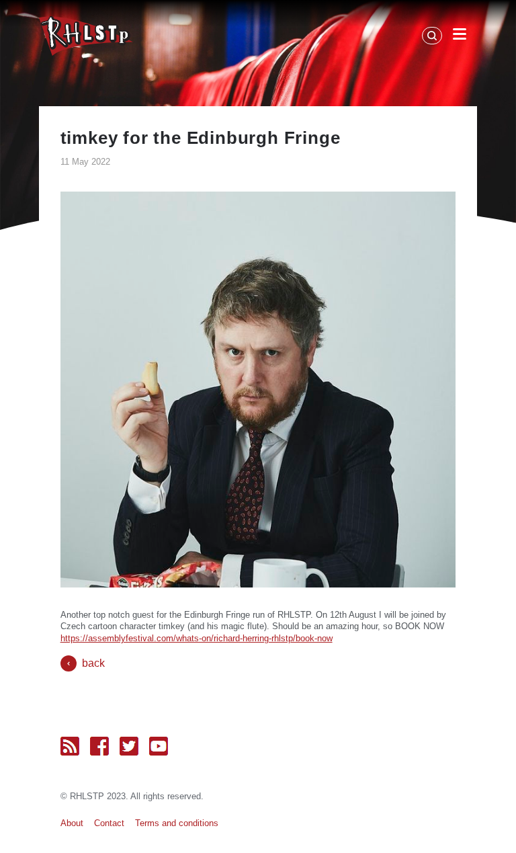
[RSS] (69, 746)
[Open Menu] (459, 36)
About (71, 823)
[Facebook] (99, 746)
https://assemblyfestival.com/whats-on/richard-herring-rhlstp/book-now (196, 638)
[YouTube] (158, 746)
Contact (109, 823)
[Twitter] (129, 746)
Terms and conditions (176, 823)
